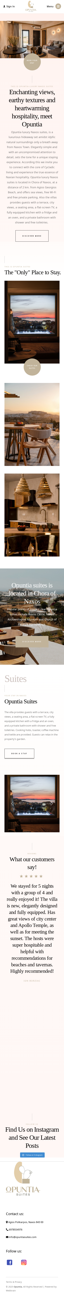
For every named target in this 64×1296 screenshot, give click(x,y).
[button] (12, 803)
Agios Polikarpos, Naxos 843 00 (25, 1222)
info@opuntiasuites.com (22, 1237)
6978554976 (15, 1229)
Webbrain (11, 1290)
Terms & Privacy (14, 1281)
